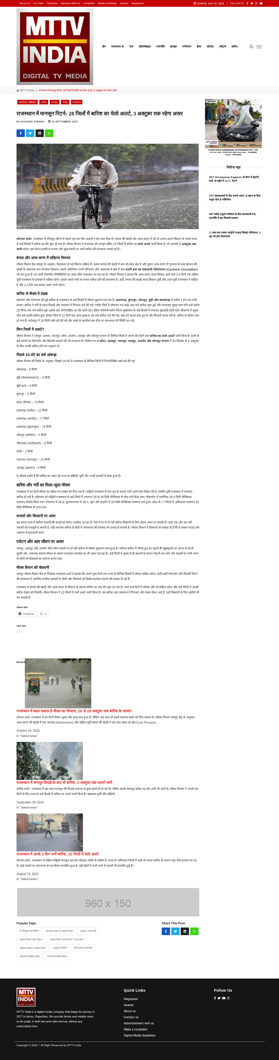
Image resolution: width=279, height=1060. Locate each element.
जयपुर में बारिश (60, 947)
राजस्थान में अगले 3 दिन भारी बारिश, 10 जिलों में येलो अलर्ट (58, 854)
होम (104, 46)
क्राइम (173, 46)
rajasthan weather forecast (67, 939)
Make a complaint (135, 1029)
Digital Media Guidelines (139, 1035)
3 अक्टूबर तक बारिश (29, 930)
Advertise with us (70, 3)
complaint (89, 3)
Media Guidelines (107, 3)
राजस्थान (116, 46)
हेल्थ (199, 46)
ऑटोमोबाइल (145, 46)
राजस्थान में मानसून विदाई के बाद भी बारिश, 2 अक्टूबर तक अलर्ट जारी (64, 782)
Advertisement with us (139, 1023)
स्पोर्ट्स (222, 46)
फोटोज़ (210, 46)
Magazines (138, 3)
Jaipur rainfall (88, 930)
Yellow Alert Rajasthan (33, 947)
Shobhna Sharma (32, 121)
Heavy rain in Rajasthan (59, 930)
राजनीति (160, 46)
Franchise (52, 3)
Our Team (38, 3)
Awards (124, 3)
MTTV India (27, 90)
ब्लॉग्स (234, 46)
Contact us (131, 1017)
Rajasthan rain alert (31, 939)
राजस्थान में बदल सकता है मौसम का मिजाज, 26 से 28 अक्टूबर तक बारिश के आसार (74, 711)
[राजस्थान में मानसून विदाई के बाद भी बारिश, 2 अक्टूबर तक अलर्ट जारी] (50, 761)
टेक (131, 46)
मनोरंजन (186, 46)
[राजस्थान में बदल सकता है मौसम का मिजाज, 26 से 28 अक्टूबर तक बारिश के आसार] (58, 683)
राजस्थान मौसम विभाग (57, 956)
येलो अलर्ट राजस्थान (83, 947)
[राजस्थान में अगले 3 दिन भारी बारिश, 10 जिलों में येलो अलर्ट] (50, 832)
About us (25, 3)
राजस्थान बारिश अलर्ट (30, 956)
